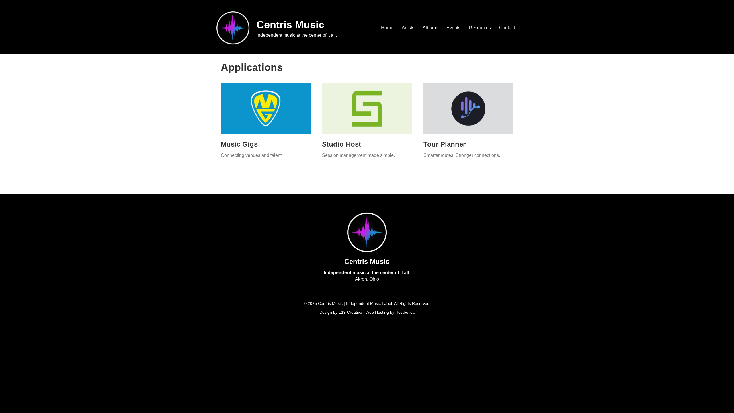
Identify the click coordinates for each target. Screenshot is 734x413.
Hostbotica (405, 312)
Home (387, 27)
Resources (480, 27)
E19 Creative (350, 312)
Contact (507, 27)
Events (453, 27)
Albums (430, 27)
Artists (408, 27)
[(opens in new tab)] (266, 108)
